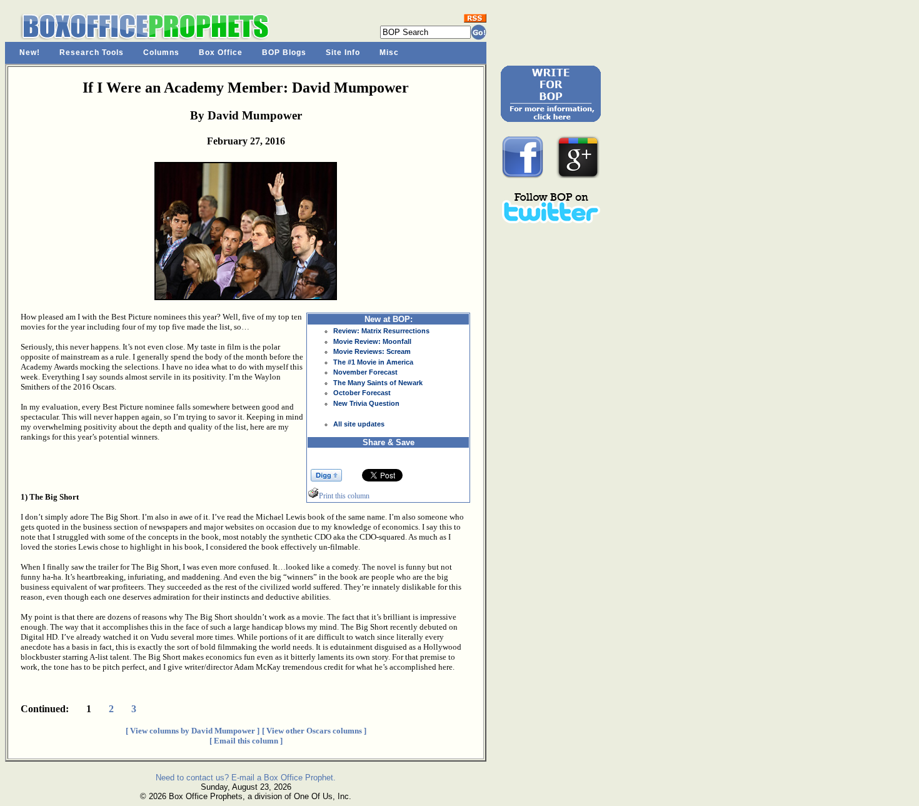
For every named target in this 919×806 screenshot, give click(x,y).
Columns (161, 52)
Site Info (343, 52)
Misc (389, 52)
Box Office (221, 52)
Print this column (344, 495)
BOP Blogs (284, 52)
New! (29, 52)
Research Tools (91, 52)
